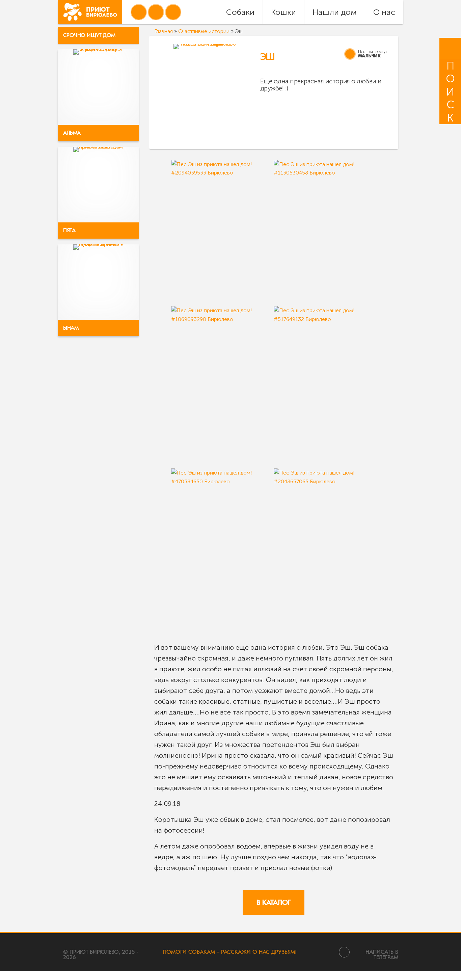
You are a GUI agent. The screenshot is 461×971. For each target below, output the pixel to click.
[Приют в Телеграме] (173, 12)
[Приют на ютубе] (156, 12)
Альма (72, 132)
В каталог (273, 902)
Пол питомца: (373, 52)
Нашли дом (335, 12)
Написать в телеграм (381, 954)
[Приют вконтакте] (139, 12)
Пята (69, 230)
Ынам (70, 327)
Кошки (283, 12)
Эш (267, 57)
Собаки (240, 12)
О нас (384, 12)
